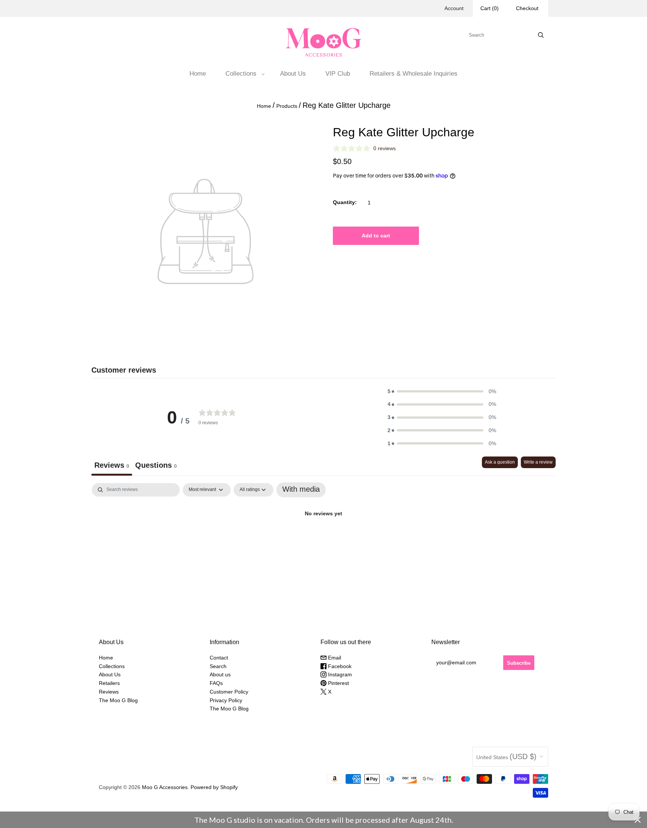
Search (218, 666)
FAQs (216, 683)
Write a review (538, 462)
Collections (240, 73)
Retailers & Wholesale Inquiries (414, 73)
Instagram (339, 674)
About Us (293, 73)
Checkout (527, 8)
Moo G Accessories (165, 787)
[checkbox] (301, 489)
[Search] (541, 35)
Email (333, 658)
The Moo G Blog (118, 700)
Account (454, 8)
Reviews (109, 692)
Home (197, 73)
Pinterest (337, 683)
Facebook (339, 666)
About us (220, 674)
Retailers (109, 683)
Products (286, 106)
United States (506, 756)
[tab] (156, 466)
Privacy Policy (226, 700)
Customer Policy (229, 692)
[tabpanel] (323, 538)
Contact (219, 658)
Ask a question (500, 462)
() (489, 8)
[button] (442, 391)
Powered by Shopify (214, 787)
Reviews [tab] (111, 465)
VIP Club (337, 73)
